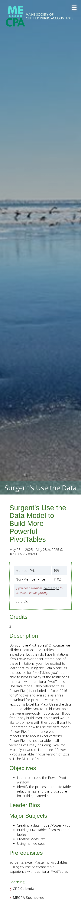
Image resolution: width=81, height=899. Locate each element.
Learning (16, 881)
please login (51, 588)
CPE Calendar (24, 888)
